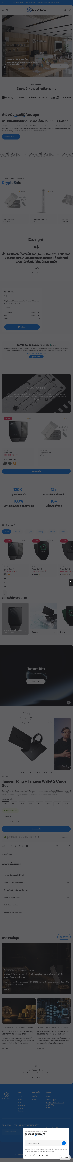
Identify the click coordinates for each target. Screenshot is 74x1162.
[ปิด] (65, 1132)
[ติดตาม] (64, 1143)
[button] (38, 1143)
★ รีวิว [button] (71, 583)
